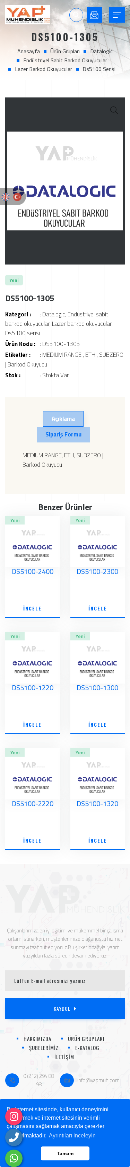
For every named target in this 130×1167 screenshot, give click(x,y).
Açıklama (63, 418)
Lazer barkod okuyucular (43, 69)
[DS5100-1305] (65, 181)
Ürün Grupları (65, 51)
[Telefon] (14, 1137)
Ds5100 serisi (99, 69)
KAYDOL (62, 1008)
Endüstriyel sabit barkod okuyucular (65, 60)
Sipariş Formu (63, 434)
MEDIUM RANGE (61, 354)
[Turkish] (17, 196)
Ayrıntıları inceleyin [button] (72, 1135)
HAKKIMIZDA (37, 1038)
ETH (90, 354)
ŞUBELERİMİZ (44, 1047)
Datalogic (101, 51)
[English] (5, 196)
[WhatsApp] (14, 1158)
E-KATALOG (87, 1047)
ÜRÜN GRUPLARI (86, 1038)
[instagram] (14, 1116)
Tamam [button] (65, 1153)
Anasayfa (28, 51)
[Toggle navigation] (117, 15)
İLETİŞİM (64, 1056)
